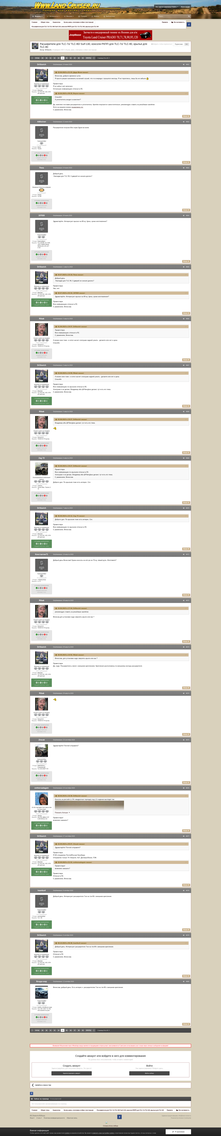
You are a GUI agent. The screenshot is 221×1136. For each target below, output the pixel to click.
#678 (187, 890)
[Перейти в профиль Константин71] (41, 565)
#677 (187, 836)
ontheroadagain (41, 788)
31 (50, 58)
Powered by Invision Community (181, 1118)
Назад (37, 58)
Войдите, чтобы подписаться (162, 44)
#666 (187, 319)
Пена (41, 168)
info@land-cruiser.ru (184, 1116)
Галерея (83, 16)
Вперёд (88, 58)
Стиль (38, 1118)
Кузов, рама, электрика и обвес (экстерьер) (81, 50)
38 (78, 58)
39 (82, 58)
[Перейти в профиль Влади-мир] (41, 992)
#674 (187, 693)
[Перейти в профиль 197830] (41, 226)
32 (54, 58)
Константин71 (41, 554)
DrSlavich (48, 50)
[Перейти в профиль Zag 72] (41, 468)
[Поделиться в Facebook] (31, 1093)
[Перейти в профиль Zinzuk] (41, 750)
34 (62, 58)
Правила (165, 22)
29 (42, 58)
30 (46, 58)
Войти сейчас (149, 1073)
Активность (53, 16)
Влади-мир (41, 981)
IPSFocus (42, 1115)
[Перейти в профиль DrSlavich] (35, 46)
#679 (187, 935)
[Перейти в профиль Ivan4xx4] (41, 901)
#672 (187, 600)
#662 (187, 122)
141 (187, 44)
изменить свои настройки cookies (103, 1133)
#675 (187, 740)
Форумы (37, 16)
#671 (187, 554)
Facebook (189, 24)
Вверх (185, 116)
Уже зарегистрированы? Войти (166, 7)
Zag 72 (42, 458)
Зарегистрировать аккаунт (71, 1073)
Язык (32, 1118)
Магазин (69, 16)
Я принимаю (179, 1132)
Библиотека (110, 16)
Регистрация (185, 7)
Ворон (75, 93)
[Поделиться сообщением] (183, 64)
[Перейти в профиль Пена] (41, 178)
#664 (187, 215)
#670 (187, 508)
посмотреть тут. (77, 107)
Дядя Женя (77, 72)
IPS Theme (33, 1115)
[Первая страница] (32, 58)
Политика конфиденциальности (54, 1118)
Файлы (96, 16)
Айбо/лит (41, 122)
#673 (187, 647)
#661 (187, 64)
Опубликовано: (62, 64)
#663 (187, 168)
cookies (67, 1133)
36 (70, 58)
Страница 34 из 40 (103, 58)
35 (66, 58)
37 (74, 58)
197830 (41, 215)
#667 (187, 365)
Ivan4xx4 (42, 890)
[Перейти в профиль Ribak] (41, 329)
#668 (187, 411)
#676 (187, 788)
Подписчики (179, 44)
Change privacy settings (110, 1126)
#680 (187, 981)
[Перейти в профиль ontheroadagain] (41, 798)
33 (58, 58)
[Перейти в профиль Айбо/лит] (41, 132)
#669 (187, 458)
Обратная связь (72, 1118)
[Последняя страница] (93, 58)
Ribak (41, 319)
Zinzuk (42, 740)
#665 (187, 267)
